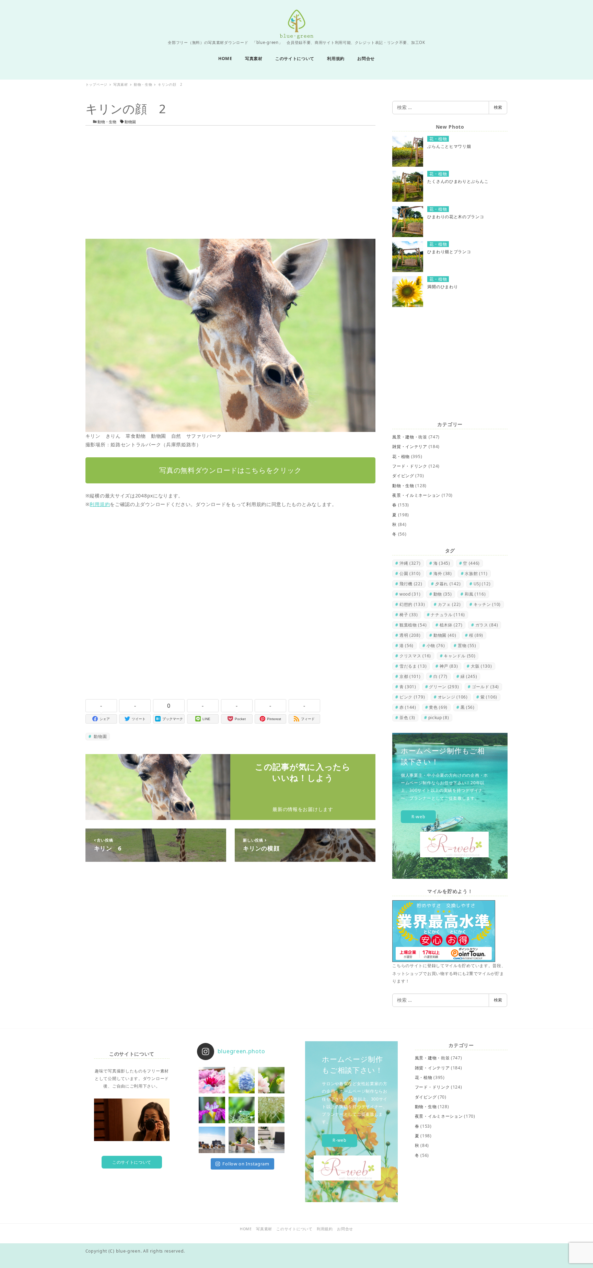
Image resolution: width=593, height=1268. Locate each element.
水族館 (476, 573)
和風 (475, 594)
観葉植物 (413, 625)
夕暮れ (448, 584)
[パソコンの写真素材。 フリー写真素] (271, 1140)
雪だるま (413, 666)
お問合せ (345, 1228)
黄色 (438, 707)
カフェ (449, 604)
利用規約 (100, 504)
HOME (246, 1228)
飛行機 (410, 584)
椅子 (408, 615)
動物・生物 (106, 121)
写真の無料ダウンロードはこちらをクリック (230, 470)
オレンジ (453, 697)
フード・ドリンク (409, 466)
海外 (442, 573)
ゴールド (485, 687)
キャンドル (459, 656)
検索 (498, 107)
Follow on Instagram (245, 1164)
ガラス (486, 625)
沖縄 (410, 563)
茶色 (407, 717)
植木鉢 (451, 625)
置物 (467, 645)
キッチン (487, 604)
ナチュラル (448, 615)
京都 (410, 676)
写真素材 (264, 1228)
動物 (442, 594)
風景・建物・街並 (409, 437)
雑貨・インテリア (409, 446)
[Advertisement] (230, 182)
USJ (482, 584)
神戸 (449, 666)
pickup (438, 717)
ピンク (412, 697)
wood (409, 594)
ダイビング (403, 476)
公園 (410, 573)
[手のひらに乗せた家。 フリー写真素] (242, 1140)
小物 (436, 645)
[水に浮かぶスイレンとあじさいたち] (212, 1080)
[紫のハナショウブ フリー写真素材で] (212, 1110)
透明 (410, 635)
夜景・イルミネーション (416, 495)
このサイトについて (131, 1162)
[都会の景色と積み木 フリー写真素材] (212, 1140)
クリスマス (415, 656)
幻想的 (412, 604)
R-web (418, 817)
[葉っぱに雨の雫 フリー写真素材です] (242, 1110)
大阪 (481, 666)
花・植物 (401, 456)
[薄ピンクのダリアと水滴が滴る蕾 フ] (271, 1080)
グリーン (444, 687)
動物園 (130, 121)
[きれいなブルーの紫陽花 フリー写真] (242, 1080)
